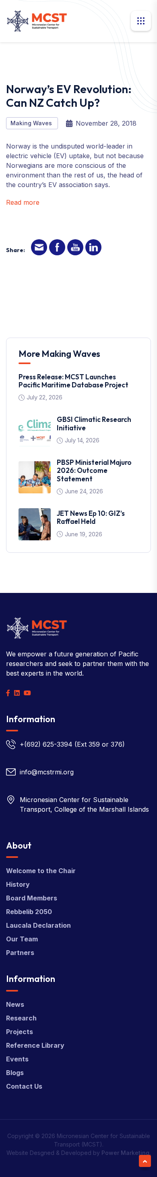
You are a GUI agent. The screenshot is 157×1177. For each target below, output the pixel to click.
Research (21, 1018)
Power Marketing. (126, 1152)
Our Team (22, 939)
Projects (19, 1032)
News (15, 1004)
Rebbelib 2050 (29, 912)
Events (17, 1059)
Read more (22, 202)
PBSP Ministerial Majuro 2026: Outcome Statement (94, 470)
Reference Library (35, 1045)
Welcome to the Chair (41, 871)
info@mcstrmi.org (47, 772)
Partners (20, 953)
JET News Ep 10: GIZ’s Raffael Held (91, 517)
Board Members (31, 898)
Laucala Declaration (38, 925)
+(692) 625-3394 (46, 744)
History (18, 884)
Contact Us (24, 1086)
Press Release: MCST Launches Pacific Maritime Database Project (73, 381)
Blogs (15, 1073)
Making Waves (32, 123)
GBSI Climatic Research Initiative (94, 423)
